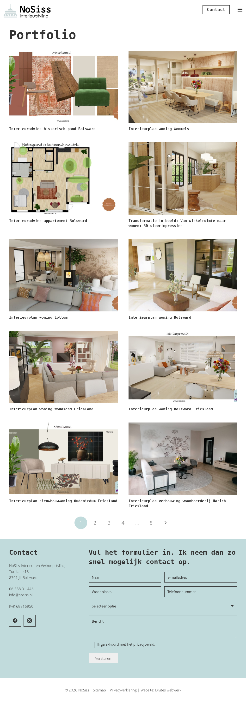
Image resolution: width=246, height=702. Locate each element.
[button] (240, 9)
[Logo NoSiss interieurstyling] (27, 10)
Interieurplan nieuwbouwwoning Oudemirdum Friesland (63, 501)
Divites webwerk (168, 690)
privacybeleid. (144, 644)
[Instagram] (30, 621)
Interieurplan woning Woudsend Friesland (51, 409)
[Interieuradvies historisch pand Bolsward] (63, 87)
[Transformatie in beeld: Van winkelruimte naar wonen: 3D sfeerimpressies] (183, 178)
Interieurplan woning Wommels (159, 129)
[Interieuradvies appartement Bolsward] (63, 178)
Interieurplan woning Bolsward (160, 317)
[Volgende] (165, 523)
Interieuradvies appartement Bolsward (48, 221)
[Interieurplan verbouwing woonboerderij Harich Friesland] (183, 458)
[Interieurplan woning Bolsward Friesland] (183, 367)
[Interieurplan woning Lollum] (63, 275)
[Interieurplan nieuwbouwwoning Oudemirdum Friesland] (63, 458)
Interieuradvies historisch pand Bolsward (52, 129)
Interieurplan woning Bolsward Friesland (171, 409)
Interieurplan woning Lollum (38, 317)
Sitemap (99, 690)
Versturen (103, 658)
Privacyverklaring (123, 690)
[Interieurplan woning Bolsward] (183, 275)
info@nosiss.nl (20, 594)
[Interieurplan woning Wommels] (183, 87)
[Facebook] (15, 621)
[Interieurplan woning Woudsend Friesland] (63, 367)
